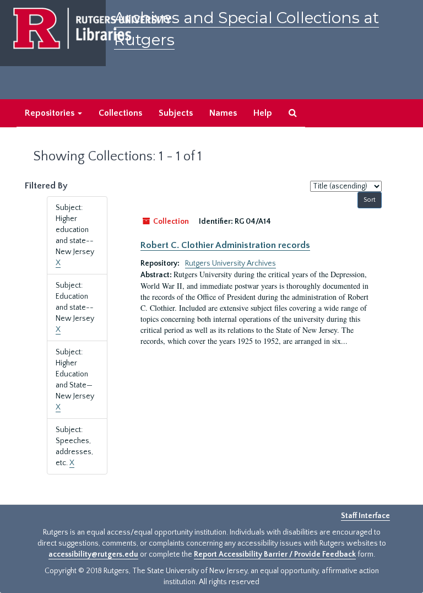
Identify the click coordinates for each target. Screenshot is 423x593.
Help (262, 113)
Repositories (51, 113)
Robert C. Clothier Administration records (225, 245)
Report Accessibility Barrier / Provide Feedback (275, 554)
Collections (120, 113)
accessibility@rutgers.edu (93, 554)
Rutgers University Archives (230, 263)
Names (223, 113)
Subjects (176, 113)
